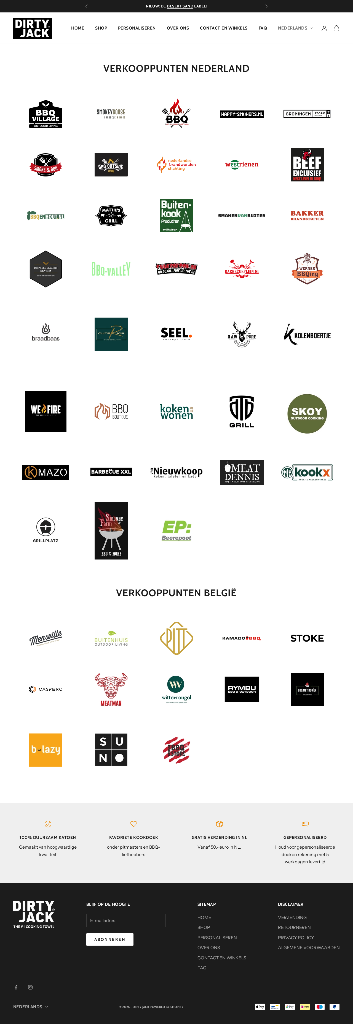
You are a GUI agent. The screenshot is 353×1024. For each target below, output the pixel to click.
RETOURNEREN (294, 927)
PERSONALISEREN (137, 28)
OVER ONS (178, 28)
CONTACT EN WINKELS (223, 28)
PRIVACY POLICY (296, 937)
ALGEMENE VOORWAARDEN (309, 947)
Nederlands (292, 28)
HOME (77, 28)
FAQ (263, 28)
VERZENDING (292, 917)
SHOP (101, 28)
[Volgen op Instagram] (30, 987)
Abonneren (109, 939)
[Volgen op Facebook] (16, 987)
